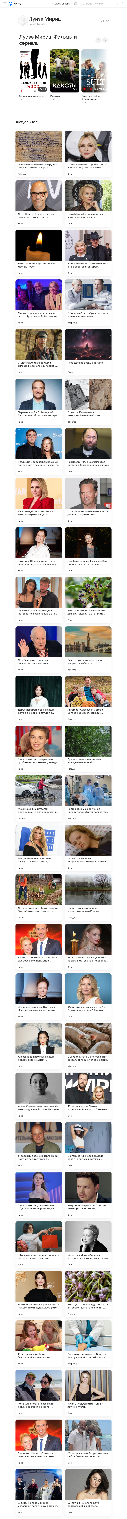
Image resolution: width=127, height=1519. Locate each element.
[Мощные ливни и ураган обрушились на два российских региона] (38, 798)
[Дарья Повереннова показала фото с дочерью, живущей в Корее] (38, 699)
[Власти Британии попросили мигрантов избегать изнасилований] (88, 649)
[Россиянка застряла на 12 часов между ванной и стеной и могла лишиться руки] (88, 1343)
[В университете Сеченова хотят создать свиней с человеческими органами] (88, 1046)
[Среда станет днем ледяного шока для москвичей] (88, 749)
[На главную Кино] (17, 3)
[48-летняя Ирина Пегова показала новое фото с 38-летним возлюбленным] (88, 1096)
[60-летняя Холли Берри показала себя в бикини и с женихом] (88, 1443)
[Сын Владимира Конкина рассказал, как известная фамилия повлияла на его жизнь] (38, 649)
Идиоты (55, 96)
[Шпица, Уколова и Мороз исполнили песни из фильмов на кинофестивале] (38, 1492)
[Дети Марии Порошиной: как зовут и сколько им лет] (88, 203)
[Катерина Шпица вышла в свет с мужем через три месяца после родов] (38, 550)
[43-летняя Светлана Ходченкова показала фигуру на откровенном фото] (88, 947)
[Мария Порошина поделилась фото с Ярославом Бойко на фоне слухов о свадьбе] (38, 302)
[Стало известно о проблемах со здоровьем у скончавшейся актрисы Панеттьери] (88, 154)
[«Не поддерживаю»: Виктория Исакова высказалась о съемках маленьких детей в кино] (38, 996)
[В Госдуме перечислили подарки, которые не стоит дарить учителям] (38, 1244)
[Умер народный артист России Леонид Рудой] (38, 253)
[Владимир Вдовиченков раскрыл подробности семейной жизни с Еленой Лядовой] (38, 451)
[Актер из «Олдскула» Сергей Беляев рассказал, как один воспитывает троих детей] (88, 699)
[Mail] (10, 3)
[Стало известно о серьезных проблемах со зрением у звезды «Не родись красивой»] (38, 749)
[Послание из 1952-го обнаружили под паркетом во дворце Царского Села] (38, 154)
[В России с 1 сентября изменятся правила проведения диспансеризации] (88, 302)
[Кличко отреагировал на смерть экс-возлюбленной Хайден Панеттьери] (38, 947)
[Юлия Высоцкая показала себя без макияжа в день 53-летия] (88, 996)
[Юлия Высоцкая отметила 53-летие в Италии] (88, 1393)
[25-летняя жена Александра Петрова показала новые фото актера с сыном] (38, 600)
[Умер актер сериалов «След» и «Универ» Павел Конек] (88, 1195)
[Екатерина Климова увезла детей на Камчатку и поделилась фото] (38, 1294)
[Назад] (98, 40)
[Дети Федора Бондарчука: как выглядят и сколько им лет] (38, 203)
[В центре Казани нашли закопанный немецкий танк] (88, 402)
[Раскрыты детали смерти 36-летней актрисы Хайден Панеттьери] (38, 501)
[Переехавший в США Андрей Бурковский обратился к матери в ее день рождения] (38, 402)
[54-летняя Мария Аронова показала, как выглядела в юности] (88, 1244)
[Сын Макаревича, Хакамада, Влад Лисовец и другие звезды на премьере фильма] (88, 550)
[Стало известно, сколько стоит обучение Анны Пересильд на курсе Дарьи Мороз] (38, 1195)
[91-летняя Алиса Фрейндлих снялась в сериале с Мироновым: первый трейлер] (38, 352)
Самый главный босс (31, 96)
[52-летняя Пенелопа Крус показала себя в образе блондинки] (88, 1492)
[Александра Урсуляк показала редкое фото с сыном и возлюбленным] (38, 1046)
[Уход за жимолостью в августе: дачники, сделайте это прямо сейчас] (88, 600)
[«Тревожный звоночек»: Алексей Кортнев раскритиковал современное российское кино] (38, 1145)
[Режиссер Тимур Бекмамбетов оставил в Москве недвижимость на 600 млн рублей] (88, 451)
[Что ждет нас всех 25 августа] (88, 352)
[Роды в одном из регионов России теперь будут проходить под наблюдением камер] (88, 798)
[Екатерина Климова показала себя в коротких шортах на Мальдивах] (88, 1145)
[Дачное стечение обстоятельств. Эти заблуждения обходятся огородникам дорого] (38, 897)
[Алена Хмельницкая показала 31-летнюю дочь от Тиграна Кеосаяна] (38, 1096)
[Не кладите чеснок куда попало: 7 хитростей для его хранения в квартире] (88, 1294)
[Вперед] (105, 40)
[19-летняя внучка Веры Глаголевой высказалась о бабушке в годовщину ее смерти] (38, 1343)
